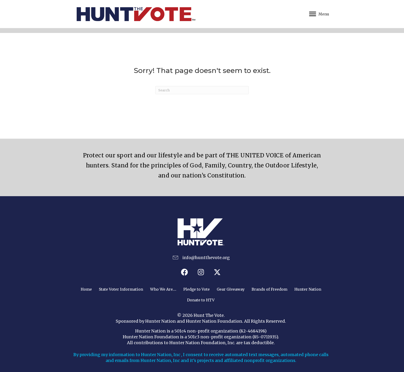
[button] (184, 272)
